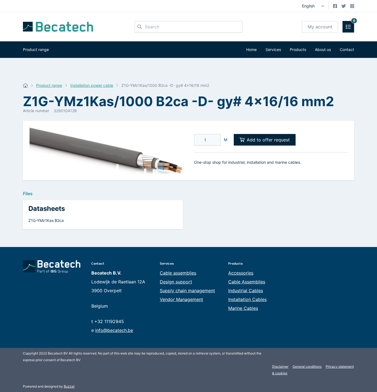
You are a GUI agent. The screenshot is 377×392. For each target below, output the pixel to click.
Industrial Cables (245, 290)
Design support (176, 281)
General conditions (307, 366)
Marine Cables (243, 308)
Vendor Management (181, 299)
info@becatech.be (114, 330)
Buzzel (69, 386)
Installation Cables (247, 299)
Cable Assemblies (246, 281)
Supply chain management (187, 290)
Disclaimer (280, 366)
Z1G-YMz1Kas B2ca (46, 220)
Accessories (240, 273)
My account (320, 26)
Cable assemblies (178, 273)
